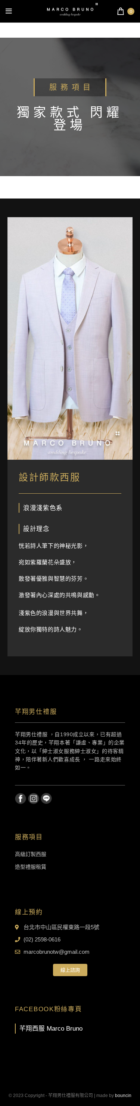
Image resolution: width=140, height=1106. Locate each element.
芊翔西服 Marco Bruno (51, 1028)
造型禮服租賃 (30, 867)
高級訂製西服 (30, 854)
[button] (70, 970)
